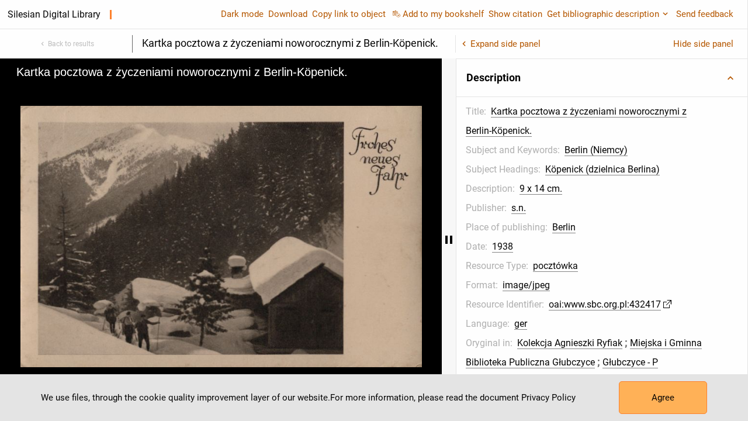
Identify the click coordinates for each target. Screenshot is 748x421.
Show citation (515, 14)
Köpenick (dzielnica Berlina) (602, 169)
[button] (601, 77)
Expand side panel (505, 44)
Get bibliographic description (603, 14)
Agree (663, 397)
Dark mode (242, 14)
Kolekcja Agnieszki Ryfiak (569, 342)
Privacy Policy (548, 397)
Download (287, 14)
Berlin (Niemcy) (596, 150)
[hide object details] (449, 239)
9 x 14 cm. (541, 188)
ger (520, 323)
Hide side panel (703, 44)
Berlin (564, 227)
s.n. (518, 207)
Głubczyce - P (630, 362)
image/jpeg (526, 285)
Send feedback (704, 14)
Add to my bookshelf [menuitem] (443, 14)
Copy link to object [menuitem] (349, 14)
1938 (502, 246)
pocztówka (555, 265)
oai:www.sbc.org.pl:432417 (605, 304)
